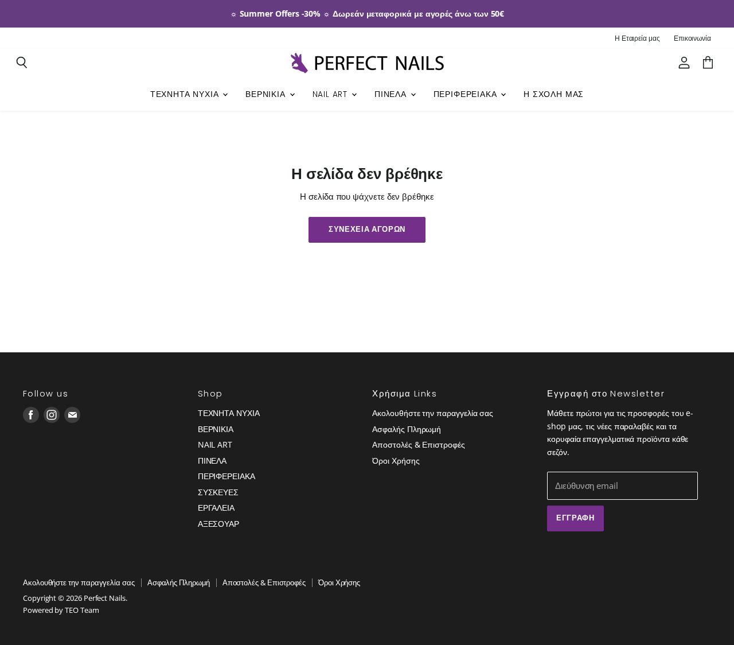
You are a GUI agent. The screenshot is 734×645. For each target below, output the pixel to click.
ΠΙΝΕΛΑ (391, 94)
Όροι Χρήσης (395, 460)
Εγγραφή (575, 518)
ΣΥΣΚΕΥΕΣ (218, 492)
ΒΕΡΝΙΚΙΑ (266, 94)
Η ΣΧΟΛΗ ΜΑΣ (554, 94)
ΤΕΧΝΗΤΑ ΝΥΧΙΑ (186, 94)
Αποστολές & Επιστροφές (418, 444)
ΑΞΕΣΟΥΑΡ (218, 523)
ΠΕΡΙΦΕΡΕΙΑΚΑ (467, 94)
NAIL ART (331, 94)
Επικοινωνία (692, 38)
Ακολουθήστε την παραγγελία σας (432, 412)
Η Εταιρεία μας (637, 38)
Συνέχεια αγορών (367, 229)
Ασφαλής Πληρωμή (406, 428)
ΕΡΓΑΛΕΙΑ (216, 507)
